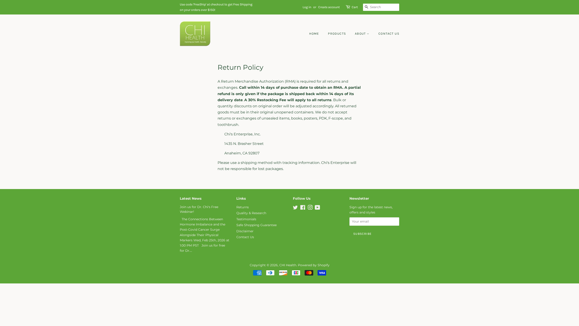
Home (314, 34)
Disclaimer (245, 231)
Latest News (191, 198)
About (361, 34)
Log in (307, 7)
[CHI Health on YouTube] (317, 208)
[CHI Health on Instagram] (310, 208)
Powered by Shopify (314, 265)
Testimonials (246, 219)
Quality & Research (251, 213)
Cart (355, 7)
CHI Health (287, 265)
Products (337, 34)
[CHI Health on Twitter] (295, 208)
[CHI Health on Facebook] (302, 208)
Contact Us (388, 34)
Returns (242, 207)
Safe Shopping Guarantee (256, 225)
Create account (329, 7)
